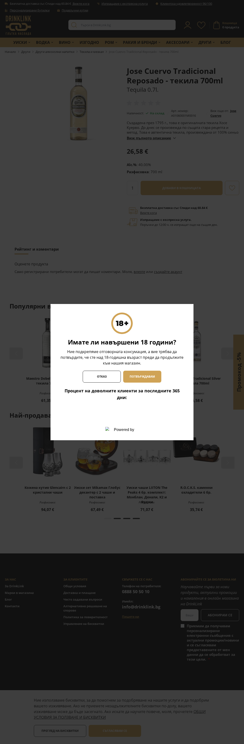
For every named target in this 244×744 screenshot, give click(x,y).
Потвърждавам (142, 377)
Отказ (102, 377)
